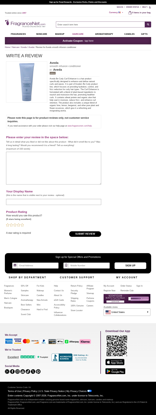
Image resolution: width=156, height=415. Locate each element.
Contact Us (59, 290)
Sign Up (130, 265)
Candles (40, 295)
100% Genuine (77, 306)
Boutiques (8, 308)
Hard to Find (42, 309)
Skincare (41, 34)
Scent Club (26, 314)
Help (144, 7)
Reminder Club (127, 290)
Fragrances (18, 34)
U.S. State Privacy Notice (52, 391)
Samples (25, 290)
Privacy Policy (30, 391)
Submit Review (85, 234)
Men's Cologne (10, 298)
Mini (38, 305)
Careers (90, 306)
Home (7, 47)
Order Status (132, 7)
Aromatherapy (27, 300)
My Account (109, 286)
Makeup (59, 34)
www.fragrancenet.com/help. (79, 126)
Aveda (24, 47)
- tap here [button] (78, 40)
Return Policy (77, 286)
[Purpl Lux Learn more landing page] (127, 300)
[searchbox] (100, 24)
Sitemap (90, 293)
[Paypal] (44, 341)
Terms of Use (14, 391)
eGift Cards (59, 300)
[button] (7, 371)
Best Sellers (26, 305)
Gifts (144, 34)
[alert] (116, 12)
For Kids (40, 286)
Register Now (109, 290)
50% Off (24, 286)
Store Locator (77, 310)
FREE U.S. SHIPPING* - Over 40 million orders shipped (78, 2)
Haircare (77, 34)
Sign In (120, 7)
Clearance (25, 309)
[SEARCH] (148, 24)
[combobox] (103, 24)
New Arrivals (42, 300)
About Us (58, 295)
